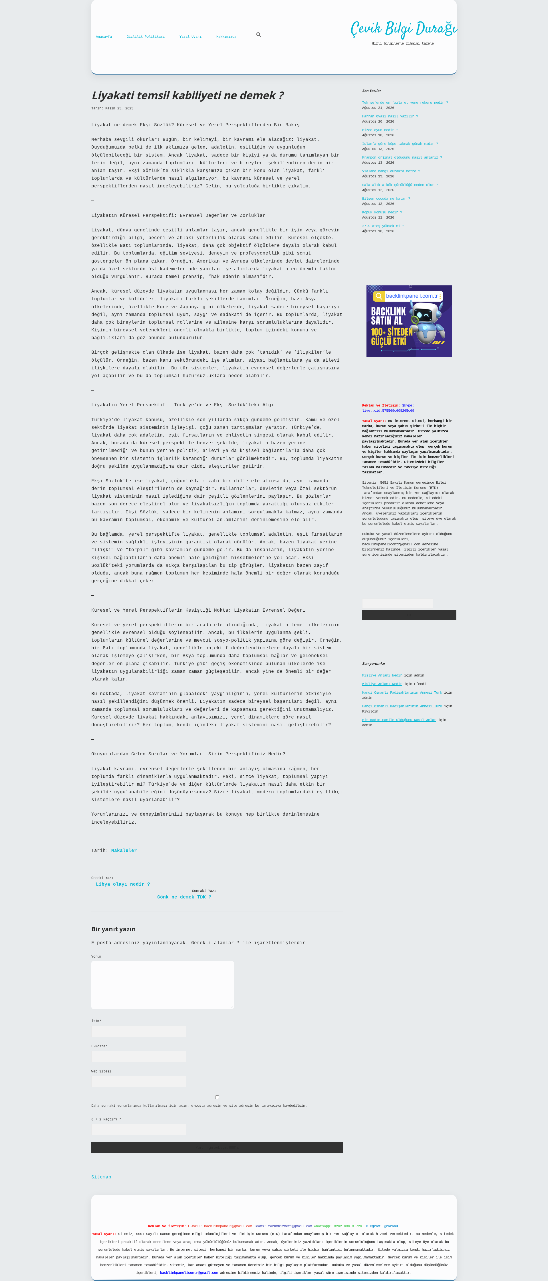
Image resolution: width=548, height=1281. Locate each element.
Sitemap (101, 1177)
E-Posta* (99, 1046)
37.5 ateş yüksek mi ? (383, 226)
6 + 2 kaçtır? (106, 1120)
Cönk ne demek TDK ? (184, 897)
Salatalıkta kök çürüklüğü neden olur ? (400, 185)
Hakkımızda (226, 37)
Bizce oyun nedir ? (380, 130)
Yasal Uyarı (191, 37)
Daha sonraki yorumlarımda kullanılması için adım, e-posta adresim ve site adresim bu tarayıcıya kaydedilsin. (199, 1106)
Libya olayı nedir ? (123, 884)
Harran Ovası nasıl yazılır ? (390, 117)
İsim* (96, 1021)
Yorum (96, 957)
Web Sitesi (101, 1072)
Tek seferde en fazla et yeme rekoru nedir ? (405, 103)
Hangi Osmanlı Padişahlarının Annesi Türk (402, 693)
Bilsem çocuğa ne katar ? (386, 199)
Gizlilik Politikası (146, 37)
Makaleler (124, 850)
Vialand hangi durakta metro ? (391, 171)
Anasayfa (104, 37)
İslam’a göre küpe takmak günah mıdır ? (400, 144)
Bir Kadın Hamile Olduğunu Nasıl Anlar (399, 720)
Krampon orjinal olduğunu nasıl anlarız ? (402, 158)
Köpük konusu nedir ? (382, 213)
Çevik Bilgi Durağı (404, 29)
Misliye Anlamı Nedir (382, 676)
